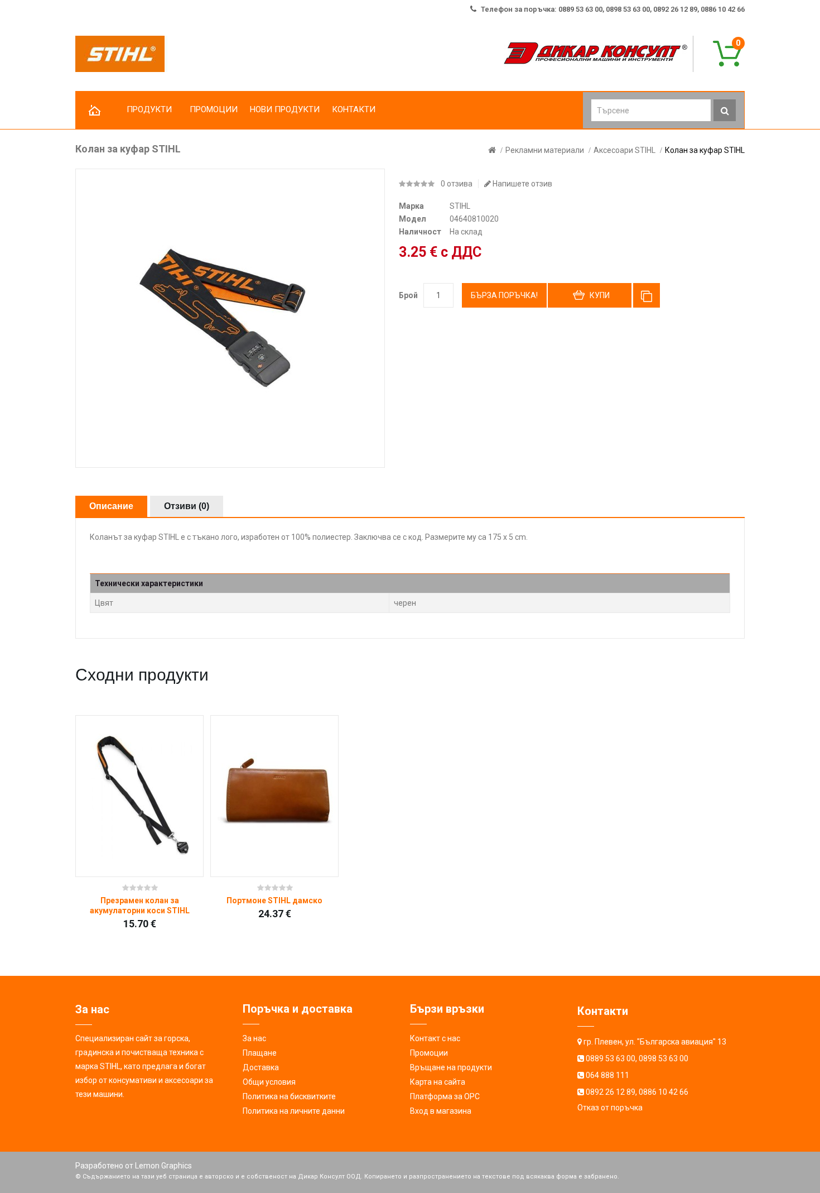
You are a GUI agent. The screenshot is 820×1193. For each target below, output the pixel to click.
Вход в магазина (440, 1110)
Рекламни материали (544, 150)
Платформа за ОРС (445, 1096)
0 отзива (456, 183)
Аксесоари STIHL (624, 150)
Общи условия (269, 1081)
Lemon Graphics (163, 1165)
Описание (111, 506)
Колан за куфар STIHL (705, 150)
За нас (254, 1038)
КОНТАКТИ (353, 109)
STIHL (460, 206)
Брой (408, 295)
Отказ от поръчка (610, 1107)
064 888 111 (607, 1075)
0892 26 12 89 (610, 1091)
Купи (600, 295)
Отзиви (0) (186, 506)
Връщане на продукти (451, 1067)
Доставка (261, 1067)
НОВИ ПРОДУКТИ (285, 109)
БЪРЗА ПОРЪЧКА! (504, 295)
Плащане (260, 1052)
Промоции (429, 1052)
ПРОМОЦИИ (214, 109)
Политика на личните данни (294, 1110)
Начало (94, 111)
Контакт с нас (435, 1038)
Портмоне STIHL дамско (274, 900)
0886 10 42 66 (663, 1091)
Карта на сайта (437, 1081)
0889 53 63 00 (610, 1058)
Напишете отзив (521, 183)
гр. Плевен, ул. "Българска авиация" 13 (654, 1041)
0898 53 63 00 (663, 1058)
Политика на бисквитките (289, 1096)
